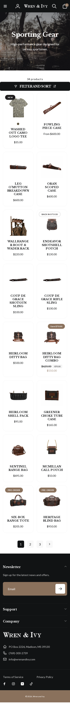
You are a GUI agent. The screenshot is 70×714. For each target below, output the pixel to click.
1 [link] (21, 544)
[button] (5, 6)
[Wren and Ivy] (22, 637)
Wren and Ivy (39, 696)
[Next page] (49, 544)
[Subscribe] (60, 589)
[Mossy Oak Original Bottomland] (18, 124)
